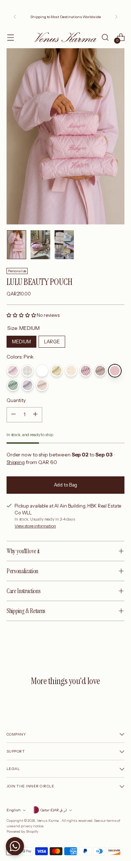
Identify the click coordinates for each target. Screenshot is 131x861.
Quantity (16, 400)
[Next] (116, 16)
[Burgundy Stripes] (85, 370)
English (14, 810)
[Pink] (114, 370)
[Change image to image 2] (40, 244)
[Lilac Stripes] (27, 385)
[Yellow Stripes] (56, 370)
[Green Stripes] (13, 385)
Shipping (16, 462)
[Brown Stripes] (100, 370)
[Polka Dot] (27, 370)
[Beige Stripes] (42, 385)
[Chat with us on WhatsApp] (15, 846)
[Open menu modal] (10, 37)
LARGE (51, 340)
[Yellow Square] (71, 370)
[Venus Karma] (65, 37)
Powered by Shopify (22, 831)
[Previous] (15, 16)
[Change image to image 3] (64, 244)
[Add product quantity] (35, 414)
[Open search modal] (105, 37)
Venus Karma (48, 820)
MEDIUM (21, 340)
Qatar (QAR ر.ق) (53, 810)
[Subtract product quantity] (13, 414)
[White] (42, 370)
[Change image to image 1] (16, 244)
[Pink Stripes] (13, 370)
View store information (35, 526)
